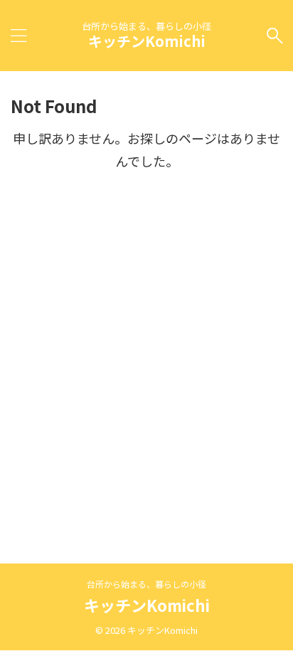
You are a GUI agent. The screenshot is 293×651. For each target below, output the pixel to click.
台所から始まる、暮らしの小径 (146, 584)
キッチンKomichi (147, 41)
